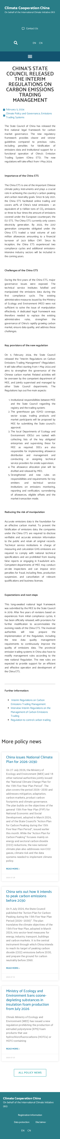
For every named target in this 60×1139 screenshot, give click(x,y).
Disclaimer (41, 1122)
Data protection (21, 1122)
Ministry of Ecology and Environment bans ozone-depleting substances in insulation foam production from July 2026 (27, 1000)
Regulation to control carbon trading (31, 720)
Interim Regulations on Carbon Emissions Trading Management (28, 702)
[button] (16, 43)
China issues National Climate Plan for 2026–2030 (29, 759)
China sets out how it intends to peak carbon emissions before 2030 (29, 896)
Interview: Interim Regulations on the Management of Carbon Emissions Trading (30, 712)
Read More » (13, 869)
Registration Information (30, 1115)
